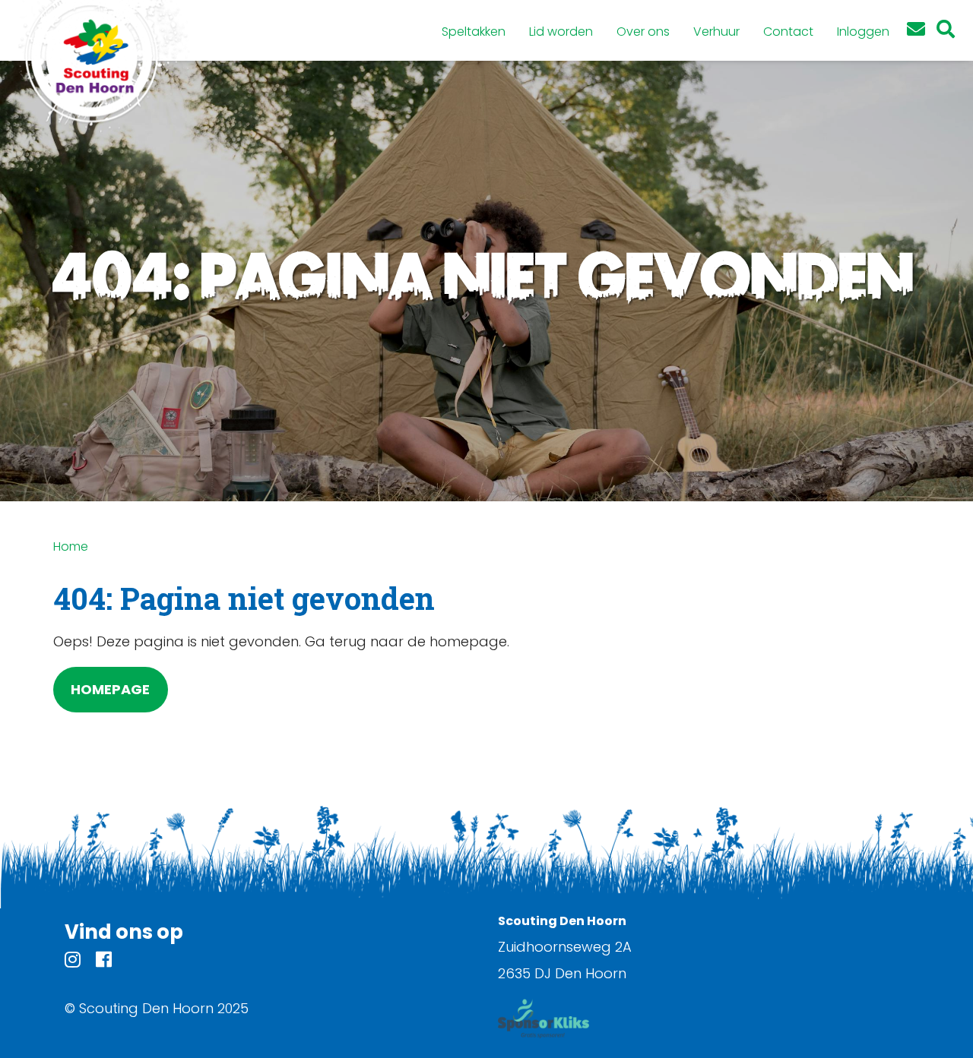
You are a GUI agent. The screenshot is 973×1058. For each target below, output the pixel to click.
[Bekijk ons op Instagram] (73, 962)
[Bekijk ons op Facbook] (104, 962)
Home (70, 546)
